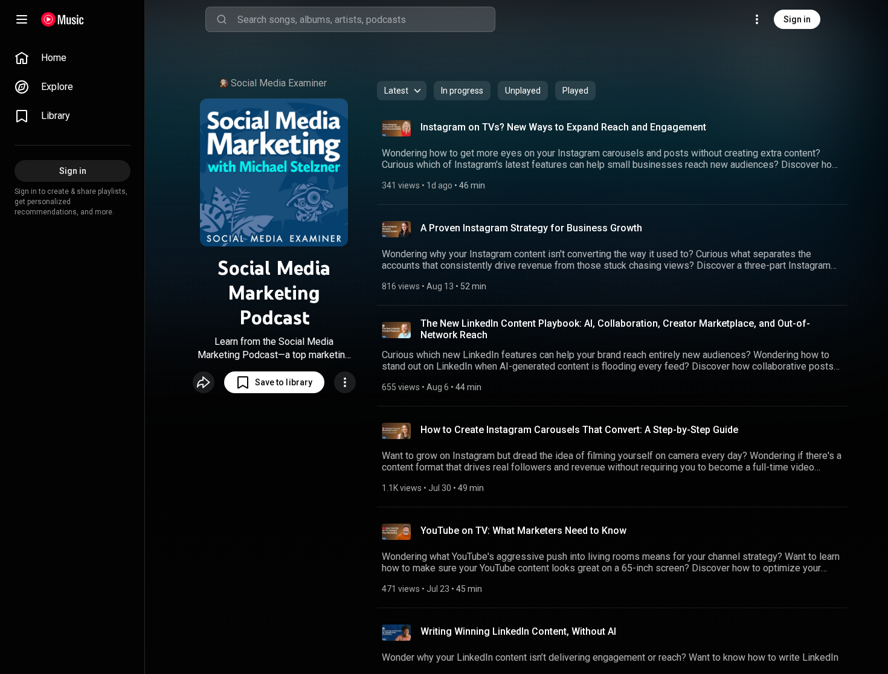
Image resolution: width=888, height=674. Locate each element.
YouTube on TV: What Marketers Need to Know (523, 530)
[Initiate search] (221, 19)
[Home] (62, 19)
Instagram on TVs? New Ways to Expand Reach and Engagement (563, 127)
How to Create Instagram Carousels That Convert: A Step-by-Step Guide (579, 429)
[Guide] (21, 19)
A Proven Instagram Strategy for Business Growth (531, 228)
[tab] (462, 90)
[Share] (203, 382)
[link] (72, 57)
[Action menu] (345, 382)
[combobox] (366, 19)
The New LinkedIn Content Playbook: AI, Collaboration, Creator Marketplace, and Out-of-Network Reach (615, 329)
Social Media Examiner (279, 83)
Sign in (797, 19)
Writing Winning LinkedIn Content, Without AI (518, 631)
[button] (274, 382)
